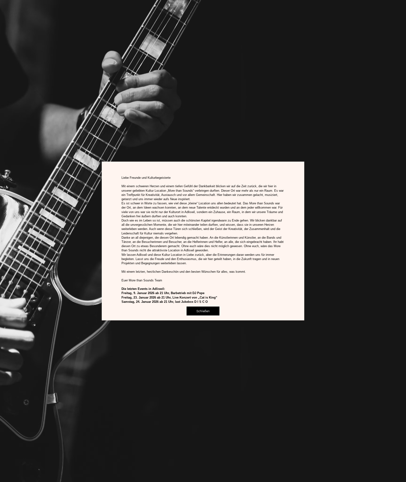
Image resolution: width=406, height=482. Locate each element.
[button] (203, 311)
